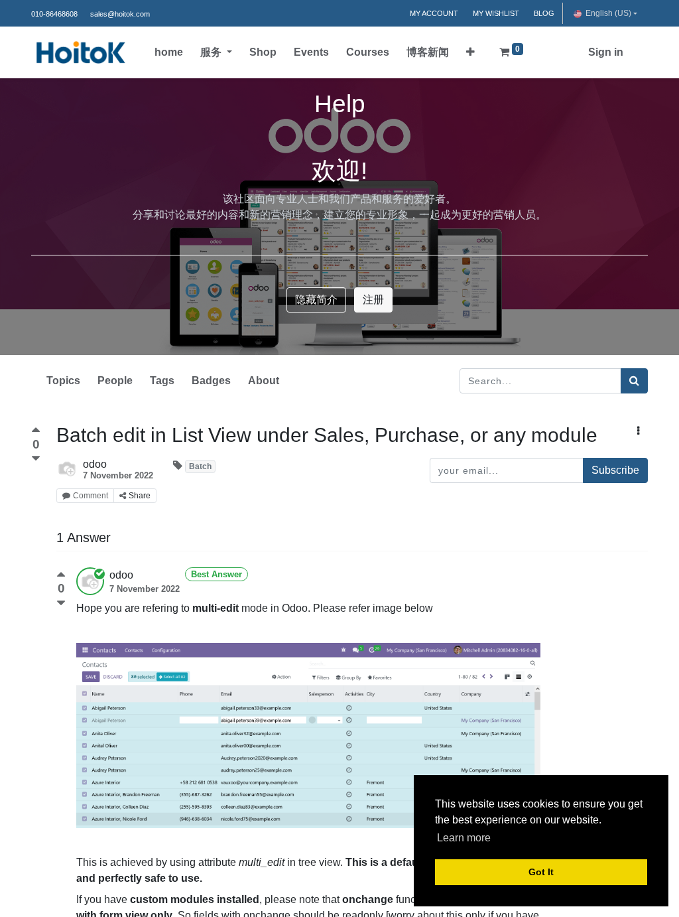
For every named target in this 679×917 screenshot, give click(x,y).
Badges (211, 380)
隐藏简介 (316, 299)
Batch (200, 466)
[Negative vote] (35, 459)
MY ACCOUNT (434, 13)
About (263, 380)
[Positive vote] (35, 431)
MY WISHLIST (496, 13)
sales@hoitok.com (120, 14)
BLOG (544, 13)
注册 (373, 299)
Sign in (605, 52)
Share (140, 495)
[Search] (634, 380)
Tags (162, 380)
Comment (90, 495)
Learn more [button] (464, 837)
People (115, 380)
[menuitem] (168, 52)
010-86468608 (54, 14)
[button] (470, 52)
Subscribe (615, 470)
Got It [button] (541, 872)
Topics (63, 380)
